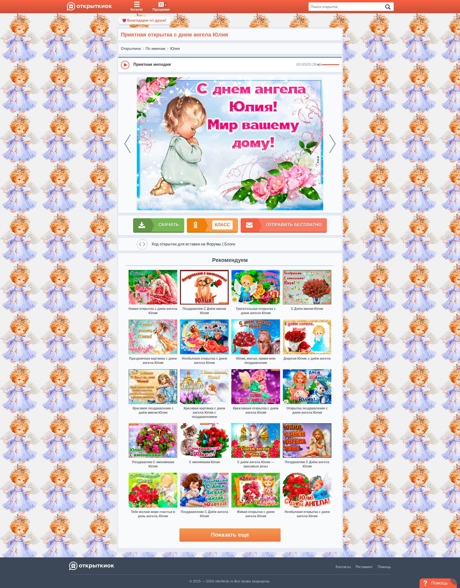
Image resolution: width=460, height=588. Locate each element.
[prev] (127, 143)
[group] (230, 64)
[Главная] (89, 7)
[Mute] (319, 65)
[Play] (125, 65)
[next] (332, 143)
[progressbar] (330, 65)
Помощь (384, 567)
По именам (155, 48)
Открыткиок (131, 48)
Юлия (175, 48)
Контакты (343, 567)
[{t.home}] (92, 565)
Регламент (364, 567)
